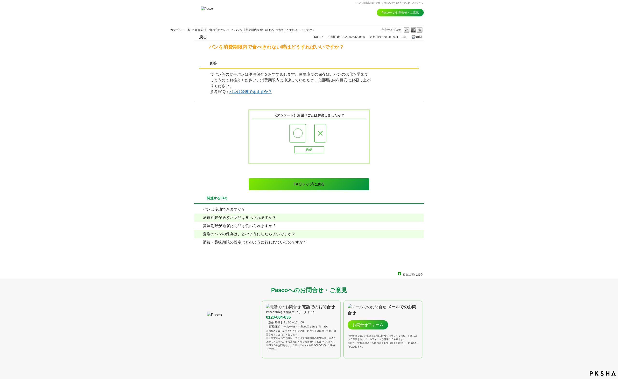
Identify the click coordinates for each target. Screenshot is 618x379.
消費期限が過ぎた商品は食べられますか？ (239, 217)
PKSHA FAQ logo (603, 373)
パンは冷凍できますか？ (250, 92)
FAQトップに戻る (309, 184)
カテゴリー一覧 (180, 30)
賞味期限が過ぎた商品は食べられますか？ (239, 226)
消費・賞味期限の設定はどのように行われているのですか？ (255, 242)
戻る (203, 37)
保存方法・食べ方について (212, 30)
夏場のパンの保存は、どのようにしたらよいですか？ (249, 234)
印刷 (419, 37)
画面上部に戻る (413, 274)
